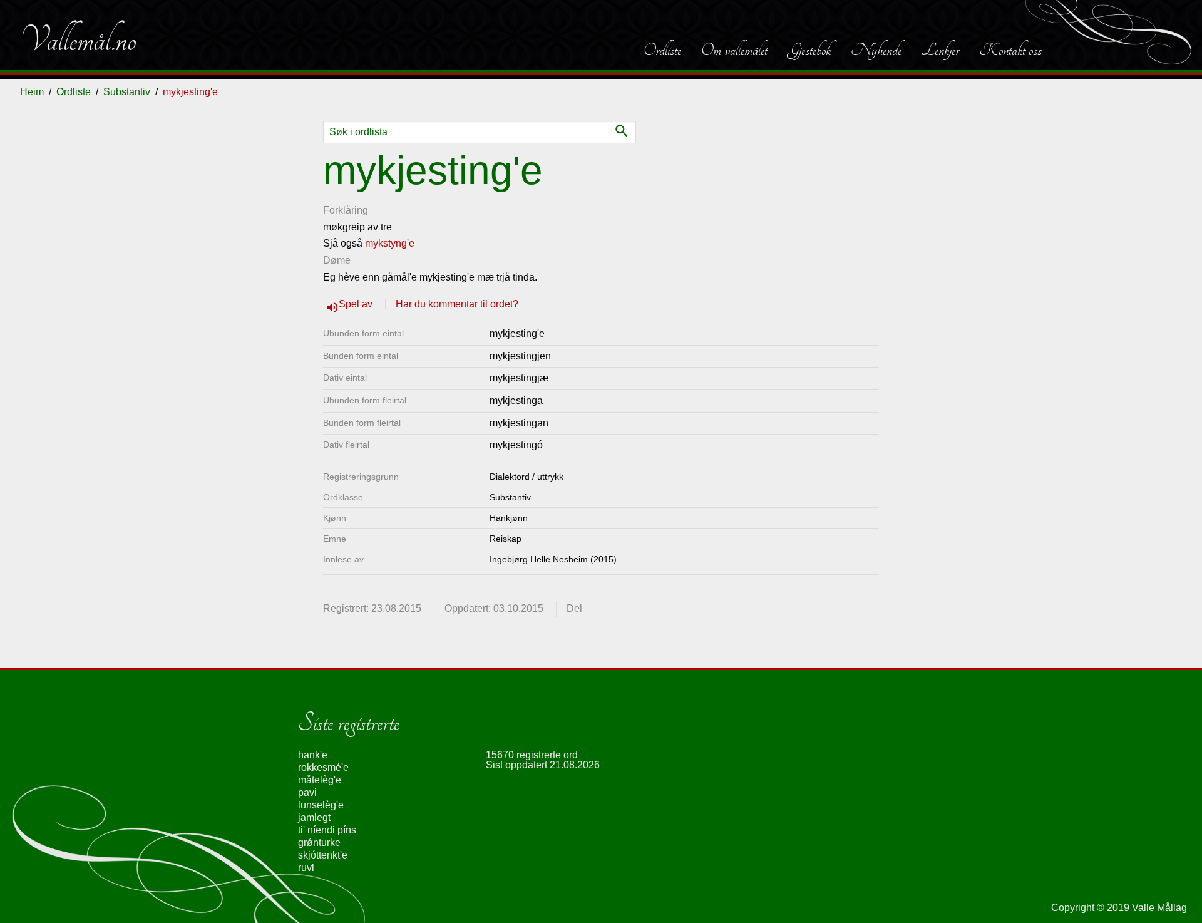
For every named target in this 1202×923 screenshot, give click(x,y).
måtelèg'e (319, 780)
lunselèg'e (321, 805)
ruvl (306, 867)
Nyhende (876, 50)
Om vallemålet (734, 50)
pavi (307, 792)
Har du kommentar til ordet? (457, 304)
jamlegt (314, 817)
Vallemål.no (78, 40)
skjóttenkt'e (322, 855)
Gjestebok (809, 50)
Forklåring (345, 210)
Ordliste (662, 50)
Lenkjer (940, 50)
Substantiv (126, 91)
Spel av (357, 304)
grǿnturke (319, 842)
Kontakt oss (1010, 50)
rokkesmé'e (323, 767)
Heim (32, 91)
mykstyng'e (389, 243)
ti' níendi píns (327, 830)
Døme (337, 260)
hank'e (312, 755)
